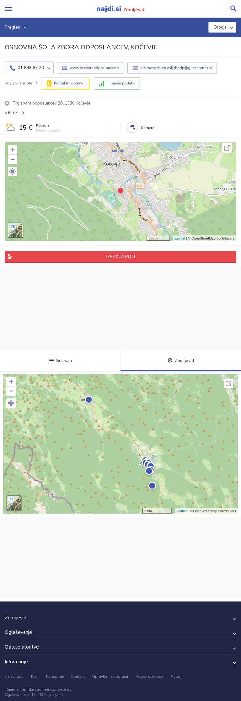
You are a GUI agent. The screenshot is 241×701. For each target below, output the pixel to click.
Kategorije (55, 676)
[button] (12, 171)
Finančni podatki (121, 83)
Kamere (147, 127)
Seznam (64, 361)
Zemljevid (184, 361)
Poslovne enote (18, 83)
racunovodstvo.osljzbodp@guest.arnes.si (176, 67)
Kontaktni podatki (69, 83)
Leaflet (180, 237)
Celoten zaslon (227, 148)
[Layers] (15, 230)
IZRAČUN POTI (120, 257)
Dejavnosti (14, 676)
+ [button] (13, 150)
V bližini (12, 113)
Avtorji (176, 676)
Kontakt (78, 676)
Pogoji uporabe (149, 676)
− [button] (13, 159)
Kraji (35, 676)
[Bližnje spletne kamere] (132, 127)
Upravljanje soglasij (110, 676)
